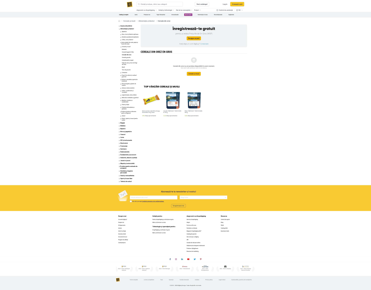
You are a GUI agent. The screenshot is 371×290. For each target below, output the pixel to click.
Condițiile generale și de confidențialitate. (153, 201)
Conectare (204, 44)
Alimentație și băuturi (146, 21)
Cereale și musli (129, 21)
